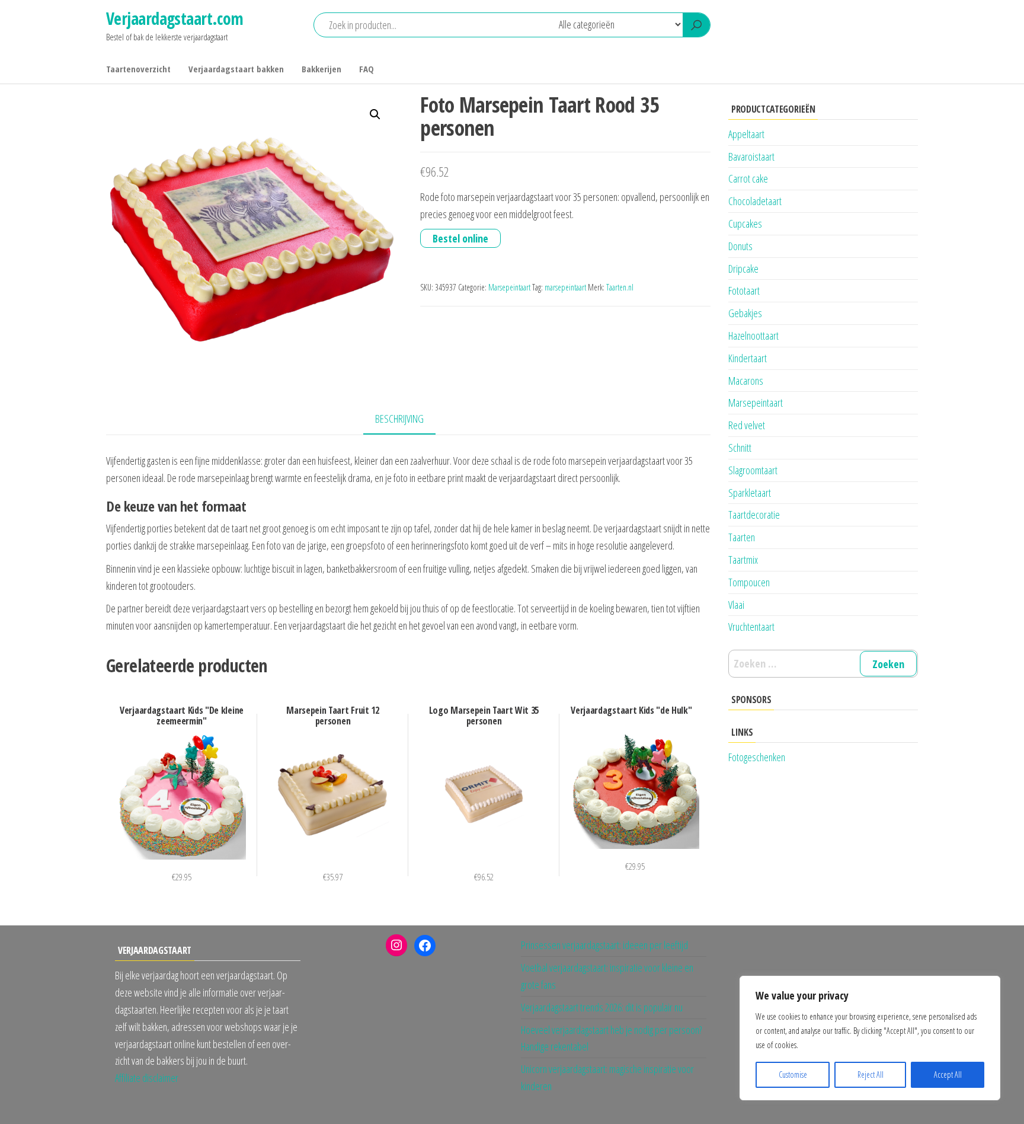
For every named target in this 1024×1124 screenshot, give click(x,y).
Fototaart (744, 290)
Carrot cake (748, 178)
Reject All (870, 1074)
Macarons (745, 380)
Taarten (741, 537)
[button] (375, 114)
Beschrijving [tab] (399, 418)
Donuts (740, 246)
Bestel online (460, 238)
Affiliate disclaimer (146, 1078)
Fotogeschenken (756, 757)
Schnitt (739, 447)
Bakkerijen (321, 69)
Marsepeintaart (509, 287)
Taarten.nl (619, 287)
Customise (793, 1074)
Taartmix (743, 560)
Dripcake (743, 268)
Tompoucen (749, 582)
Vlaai (736, 605)
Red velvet (746, 425)
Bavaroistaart (751, 156)
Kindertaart (747, 358)
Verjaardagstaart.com (175, 18)
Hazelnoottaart (753, 335)
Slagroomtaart (752, 470)
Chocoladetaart (755, 201)
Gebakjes (745, 313)
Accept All (948, 1074)
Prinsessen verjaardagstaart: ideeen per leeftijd (604, 945)
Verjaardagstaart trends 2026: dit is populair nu (602, 1007)
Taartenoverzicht (138, 69)
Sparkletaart (749, 493)
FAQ (366, 69)
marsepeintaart (565, 287)
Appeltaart (746, 134)
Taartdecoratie (754, 514)
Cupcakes (745, 223)
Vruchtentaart (751, 627)
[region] (870, 1038)
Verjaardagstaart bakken (236, 69)
